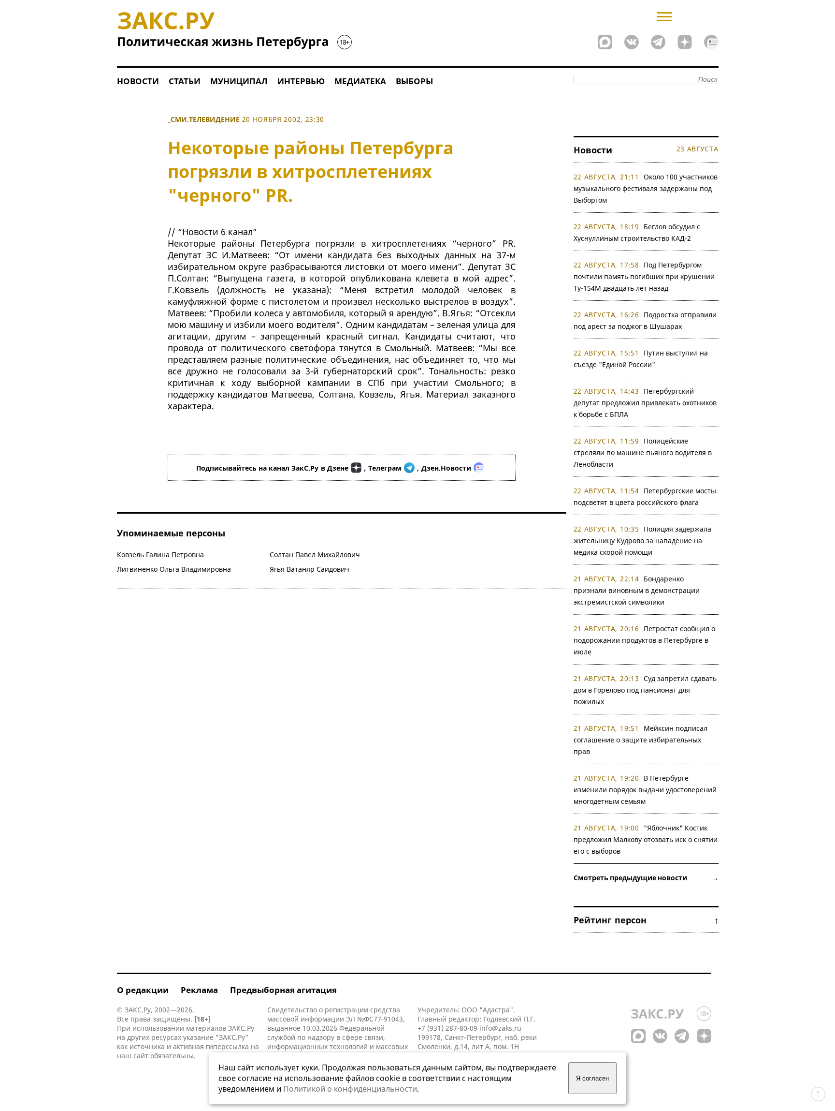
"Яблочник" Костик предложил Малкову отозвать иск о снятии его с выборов (646, 839)
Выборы (414, 81)
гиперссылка (227, 1046)
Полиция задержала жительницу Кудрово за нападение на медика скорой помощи (643, 540)
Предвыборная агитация (283, 989)
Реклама (199, 989)
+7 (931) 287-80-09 (447, 1028)
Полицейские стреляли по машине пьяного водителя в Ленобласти (643, 452)
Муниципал (239, 81)
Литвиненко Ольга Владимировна (174, 569)
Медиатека (360, 81)
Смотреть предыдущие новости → (646, 877)
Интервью (301, 81)
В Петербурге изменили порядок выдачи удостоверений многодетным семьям (645, 789)
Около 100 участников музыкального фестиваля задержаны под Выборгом (646, 188)
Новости (138, 81)
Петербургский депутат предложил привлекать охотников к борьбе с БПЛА (645, 402)
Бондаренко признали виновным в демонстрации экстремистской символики (637, 590)
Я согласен (592, 1078)
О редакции (143, 989)
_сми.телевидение (204, 119)
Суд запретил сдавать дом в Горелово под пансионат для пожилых (645, 690)
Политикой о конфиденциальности (350, 1088)
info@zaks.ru (500, 1028)
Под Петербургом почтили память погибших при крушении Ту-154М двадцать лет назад (644, 276)
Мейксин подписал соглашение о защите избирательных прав (641, 740)
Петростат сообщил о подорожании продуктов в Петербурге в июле (645, 640)
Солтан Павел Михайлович (315, 554)
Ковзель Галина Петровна (160, 554)
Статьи (185, 81)
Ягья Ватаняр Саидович (309, 569)
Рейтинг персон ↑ (646, 920)
